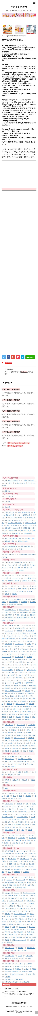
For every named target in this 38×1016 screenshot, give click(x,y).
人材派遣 (29, 964)
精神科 (7, 748)
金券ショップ (27, 898)
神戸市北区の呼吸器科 (15, 446)
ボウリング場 (28, 568)
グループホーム (9, 948)
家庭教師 (32, 615)
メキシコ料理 (30, 678)
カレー (7, 649)
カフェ (29, 644)
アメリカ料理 (23, 639)
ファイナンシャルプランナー (14, 964)
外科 (21, 730)
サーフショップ (9, 565)
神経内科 (24, 746)
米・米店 (32, 927)
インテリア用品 (9, 903)
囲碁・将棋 (12, 864)
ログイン (24, 372)
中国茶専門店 (28, 683)
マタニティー (28, 906)
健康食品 (7, 929)
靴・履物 (18, 922)
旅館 (23, 958)
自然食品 (16, 929)
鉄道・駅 (30, 591)
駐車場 (7, 594)
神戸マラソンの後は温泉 (12, 480)
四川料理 (21, 693)
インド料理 (8, 644)
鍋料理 (27, 717)
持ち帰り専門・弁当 (29, 699)
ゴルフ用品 (30, 903)
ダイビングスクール (11, 856)
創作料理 (24, 688)
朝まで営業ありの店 (11, 531)
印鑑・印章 (30, 932)
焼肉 (8, 709)
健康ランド (27, 772)
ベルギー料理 (22, 675)
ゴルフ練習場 (18, 562)
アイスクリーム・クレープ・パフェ (17, 636)
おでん (34, 625)
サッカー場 (29, 562)
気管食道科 (26, 740)
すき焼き (19, 631)
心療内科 (29, 733)
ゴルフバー (14, 652)
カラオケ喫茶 (29, 646)
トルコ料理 (31, 659)
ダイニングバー (9, 659)
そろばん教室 (9, 851)
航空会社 (33, 589)
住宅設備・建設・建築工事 (13, 840)
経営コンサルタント (18, 974)
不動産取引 (11, 838)
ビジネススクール (10, 610)
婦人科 (28, 730)
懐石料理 (16, 699)
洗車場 (22, 885)
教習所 (29, 882)
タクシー (7, 586)
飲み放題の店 (28, 533)
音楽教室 (26, 872)
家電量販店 (10, 942)
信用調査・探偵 (20, 966)
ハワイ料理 (18, 662)
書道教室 (31, 864)
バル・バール (19, 665)
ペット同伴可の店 (16, 517)
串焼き (16, 685)
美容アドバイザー (10, 767)
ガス (27, 804)
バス (27, 586)
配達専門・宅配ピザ (24, 714)
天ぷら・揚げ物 (9, 696)
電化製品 (32, 929)
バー (28, 665)
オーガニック (19, 644)
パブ (23, 667)
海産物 (7, 927)
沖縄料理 (9, 704)
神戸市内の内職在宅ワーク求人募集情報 (17, 982)
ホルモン (9, 678)
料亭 (15, 701)
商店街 (23, 895)
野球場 (21, 570)
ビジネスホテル (9, 956)
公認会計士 (8, 969)
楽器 (6, 867)
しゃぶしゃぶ (9, 631)
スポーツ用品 (9, 906)
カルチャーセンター (23, 851)
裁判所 (11, 604)
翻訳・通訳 (31, 974)
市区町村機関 (13, 602)
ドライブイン (18, 586)
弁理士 (26, 969)
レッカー (9, 880)
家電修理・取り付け (24, 822)
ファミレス (21, 672)
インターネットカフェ (15, 641)
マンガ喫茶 (19, 678)
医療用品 (7, 932)
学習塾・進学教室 (20, 615)
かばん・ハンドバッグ (16, 901)
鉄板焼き (18, 717)
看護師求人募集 (23, 541)
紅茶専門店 (15, 712)
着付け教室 (20, 867)
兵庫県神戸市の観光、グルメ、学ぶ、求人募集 (19, 1006)
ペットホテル (16, 578)
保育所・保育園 (25, 546)
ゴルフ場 (7, 562)
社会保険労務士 (27, 971)
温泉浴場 (10, 775)
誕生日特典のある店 (24, 512)
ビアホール (19, 670)
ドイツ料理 (8, 662)
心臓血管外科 (9, 735)
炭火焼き (16, 706)
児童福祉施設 (24, 612)
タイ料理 (29, 657)
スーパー (16, 893)
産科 (27, 743)
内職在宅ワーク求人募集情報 (14, 979)
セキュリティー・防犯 (26, 809)
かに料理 (31, 628)
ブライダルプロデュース (12, 793)
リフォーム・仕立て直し (18, 814)
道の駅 (21, 591)
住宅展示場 (32, 838)
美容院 (7, 940)
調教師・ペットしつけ (29, 581)
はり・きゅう (9, 725)
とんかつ (14, 633)
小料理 (30, 696)
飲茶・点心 (11, 719)
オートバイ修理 (9, 877)
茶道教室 (27, 869)
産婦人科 (19, 743)
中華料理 (7, 685)
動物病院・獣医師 (13, 581)
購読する (7, 985)
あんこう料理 (9, 625)
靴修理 (30, 830)
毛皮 (10, 922)
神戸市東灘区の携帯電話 (11, 411)
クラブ (14, 649)
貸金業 (33, 780)
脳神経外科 (15, 751)
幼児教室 (10, 549)
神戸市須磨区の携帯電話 (11, 400)
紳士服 (15, 916)
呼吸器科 (14, 730)
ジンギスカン (24, 654)
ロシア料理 (30, 680)
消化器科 (10, 743)
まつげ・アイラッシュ (25, 756)
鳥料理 (27, 719)
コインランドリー (10, 809)
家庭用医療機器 (18, 932)
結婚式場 (28, 796)
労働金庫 (24, 780)
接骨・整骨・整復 (29, 735)
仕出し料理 (32, 685)
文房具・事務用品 (16, 937)
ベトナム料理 (11, 675)
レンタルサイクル (22, 817)
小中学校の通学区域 (11, 546)
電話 (23, 830)
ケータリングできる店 (15, 523)
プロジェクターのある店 (12, 520)
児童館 (34, 612)
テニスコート (16, 568)
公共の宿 (15, 958)
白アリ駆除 (17, 825)
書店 (27, 937)
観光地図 (7, 507)
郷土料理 (12, 714)
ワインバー (8, 683)
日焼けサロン (29, 764)
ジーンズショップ (10, 909)
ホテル (20, 956)
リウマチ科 (15, 727)
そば (6, 633)
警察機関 (19, 604)
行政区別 (7, 502)
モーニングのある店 (13, 525)
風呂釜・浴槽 (9, 846)
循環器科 (19, 733)
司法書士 (18, 969)
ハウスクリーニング (24, 812)
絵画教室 (7, 869)
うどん (19, 625)
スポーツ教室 (32, 853)
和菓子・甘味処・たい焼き (13, 691)
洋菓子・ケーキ (20, 704)
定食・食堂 (21, 696)
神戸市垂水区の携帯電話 (11, 432)
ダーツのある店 (30, 517)
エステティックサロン (25, 759)
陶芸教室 (17, 872)
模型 (12, 867)
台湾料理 (33, 688)
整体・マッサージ (19, 738)
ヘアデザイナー (21, 761)
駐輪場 (14, 594)
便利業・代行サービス (19, 819)
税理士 (7, 974)
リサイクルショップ (26, 911)
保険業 (7, 780)
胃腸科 (7, 751)
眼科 (8, 746)
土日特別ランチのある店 (12, 528)
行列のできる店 (9, 512)
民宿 (29, 958)
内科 (6, 730)
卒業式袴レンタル (10, 554)
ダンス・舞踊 (12, 859)
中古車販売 (32, 880)
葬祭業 (13, 798)
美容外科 (15, 748)
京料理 (24, 685)
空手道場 (30, 867)
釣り (9, 872)
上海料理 (18, 683)
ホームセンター (13, 895)
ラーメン (7, 680)
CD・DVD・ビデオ (13, 898)
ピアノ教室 (24, 861)
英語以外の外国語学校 (23, 618)
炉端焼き (7, 706)
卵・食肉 (27, 922)
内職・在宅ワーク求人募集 (13, 538)
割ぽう (16, 688)
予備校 (14, 612)
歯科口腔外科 (15, 740)
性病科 (19, 735)
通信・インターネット (26, 827)
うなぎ (26, 625)
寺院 (8, 796)
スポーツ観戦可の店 (24, 515)
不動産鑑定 (21, 838)
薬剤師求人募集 (9, 541)
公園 (25, 599)
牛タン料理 (25, 709)
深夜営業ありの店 (28, 528)
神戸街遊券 (8, 483)
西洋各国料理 (26, 712)
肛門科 (34, 748)
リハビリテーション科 (29, 727)
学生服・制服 (25, 916)
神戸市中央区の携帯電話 (11, 421)
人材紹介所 (8, 966)
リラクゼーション (16, 764)
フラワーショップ (24, 909)
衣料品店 (7, 914)
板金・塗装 (12, 885)
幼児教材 (19, 549)
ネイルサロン (9, 761)
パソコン (20, 903)
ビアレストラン (31, 670)
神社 (20, 796)
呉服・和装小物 (19, 919)
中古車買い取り (9, 882)
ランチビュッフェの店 (29, 525)
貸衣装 (7, 827)
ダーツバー (21, 659)
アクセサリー (31, 901)
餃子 (19, 719)
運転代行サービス (10, 591)
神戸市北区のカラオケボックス (18, 443)
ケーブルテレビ (28, 806)
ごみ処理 (19, 804)
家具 (6, 937)
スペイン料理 (19, 657)
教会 (14, 796)
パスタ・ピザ (15, 667)
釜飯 (10, 717)
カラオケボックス (16, 646)
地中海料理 (30, 693)
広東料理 (7, 699)
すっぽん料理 (30, 631)
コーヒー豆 (22, 927)
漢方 (24, 929)
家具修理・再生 (9, 822)
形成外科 (10, 733)
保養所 (7, 958)
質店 (13, 827)
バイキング (8, 665)
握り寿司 (7, 701)
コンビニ (7, 893)
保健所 (19, 599)
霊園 (19, 798)
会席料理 (7, 688)
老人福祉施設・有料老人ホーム (17, 950)
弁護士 (34, 969)
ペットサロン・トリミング (13, 575)
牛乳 (13, 927)
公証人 (30, 966)
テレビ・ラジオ (9, 812)
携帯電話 (8, 363)
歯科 (6, 740)
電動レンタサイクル (29, 480)
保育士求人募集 (29, 538)
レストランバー (18, 680)
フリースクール (24, 610)
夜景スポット (9, 491)
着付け (27, 825)
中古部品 (20, 882)
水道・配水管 (16, 843)
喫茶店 (13, 693)
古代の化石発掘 (20, 483)
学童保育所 (8, 615)
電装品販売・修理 (20, 888)
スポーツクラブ (19, 853)
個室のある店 (25, 531)
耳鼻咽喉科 (25, 748)
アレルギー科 (21, 725)
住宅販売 (27, 840)
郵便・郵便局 (9, 830)
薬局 (24, 751)
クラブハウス (24, 649)
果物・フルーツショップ (24, 924)
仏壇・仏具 (26, 793)
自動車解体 (8, 888)
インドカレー (29, 641)
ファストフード (9, 672)
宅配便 (31, 819)
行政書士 (7, 977)
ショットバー (25, 652)
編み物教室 (17, 869)
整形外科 (31, 738)
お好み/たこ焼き (20, 628)
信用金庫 (15, 780)
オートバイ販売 (23, 877)
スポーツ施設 (22, 565)
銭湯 (18, 775)
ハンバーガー (30, 662)
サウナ (7, 772)
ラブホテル (29, 956)
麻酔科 (31, 751)
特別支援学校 (9, 618)
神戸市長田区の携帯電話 (11, 389)
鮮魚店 (11, 924)
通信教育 (12, 620)
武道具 (19, 906)
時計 (22, 935)
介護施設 (20, 948)
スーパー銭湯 (16, 772)
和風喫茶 (27, 691)
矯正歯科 (15, 746)
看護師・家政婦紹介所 (11, 971)
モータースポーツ (10, 570)
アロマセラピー (9, 759)
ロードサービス (20, 880)
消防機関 (24, 602)
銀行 (6, 782)
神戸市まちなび (19, 6)
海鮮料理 (31, 704)
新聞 (9, 825)
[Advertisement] (20, 21)
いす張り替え (9, 804)
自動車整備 (30, 885)
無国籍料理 (26, 706)
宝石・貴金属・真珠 (11, 935)
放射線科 (7, 738)
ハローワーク (9, 599)
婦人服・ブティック (20, 914)
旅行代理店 (11, 589)
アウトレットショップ (19, 940)
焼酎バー (15, 709)
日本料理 (23, 701)
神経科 (33, 746)
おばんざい (8, 628)
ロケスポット (9, 496)
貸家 (30, 843)
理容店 (34, 937)
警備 (33, 825)
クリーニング (16, 806)
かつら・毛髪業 (9, 756)
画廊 (6, 788)
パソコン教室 (13, 861)
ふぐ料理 (23, 633)
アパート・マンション (11, 835)
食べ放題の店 (16, 533)
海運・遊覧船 (22, 589)
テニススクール (24, 859)
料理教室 (22, 864)
